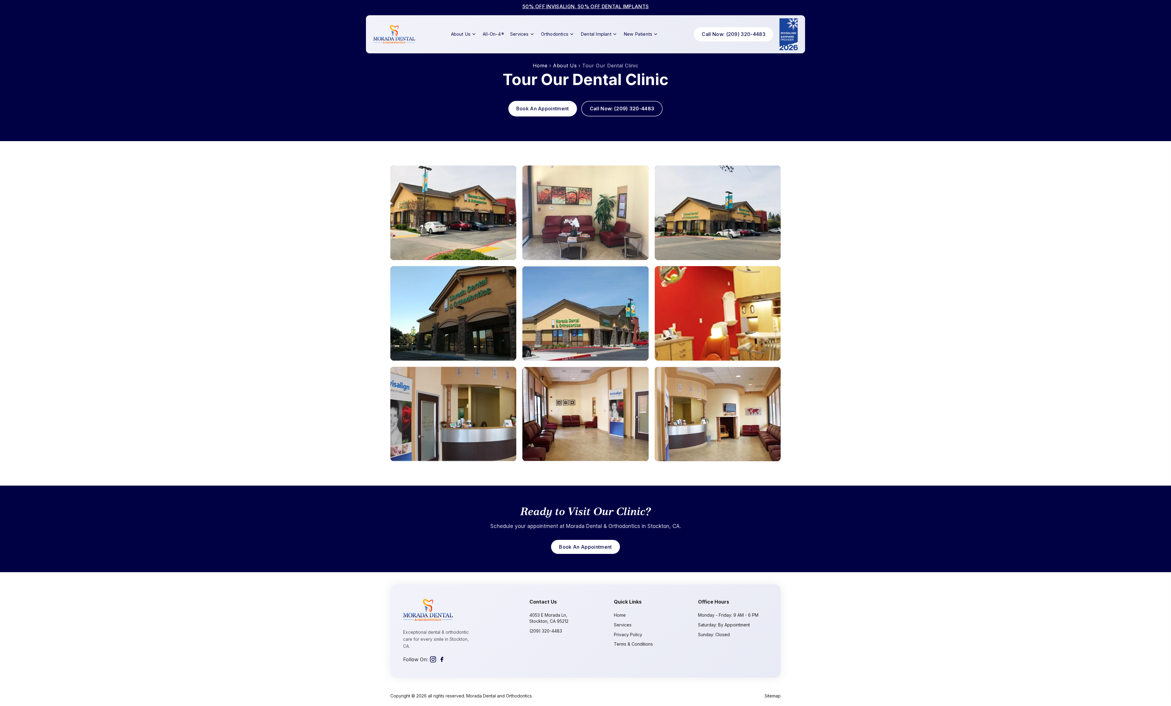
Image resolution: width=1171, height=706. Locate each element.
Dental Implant (596, 34)
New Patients (638, 34)
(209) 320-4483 (545, 630)
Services (519, 34)
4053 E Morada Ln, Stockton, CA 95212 (548, 618)
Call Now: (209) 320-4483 (733, 34)
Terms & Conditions (633, 644)
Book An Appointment (542, 108)
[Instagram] (433, 659)
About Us (461, 34)
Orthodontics (554, 34)
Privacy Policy (628, 634)
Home (540, 65)
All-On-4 (493, 34)
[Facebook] (442, 659)
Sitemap (773, 695)
